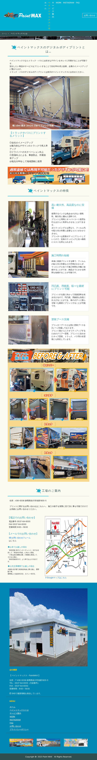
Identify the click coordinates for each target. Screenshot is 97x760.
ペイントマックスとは (49, 15)
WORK (58, 2)
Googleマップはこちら (56, 577)
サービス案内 (53, 9)
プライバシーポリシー (19, 729)
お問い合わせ (89, 15)
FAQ (77, 2)
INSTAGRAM (68, 2)
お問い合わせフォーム (21, 538)
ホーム (45, 5)
